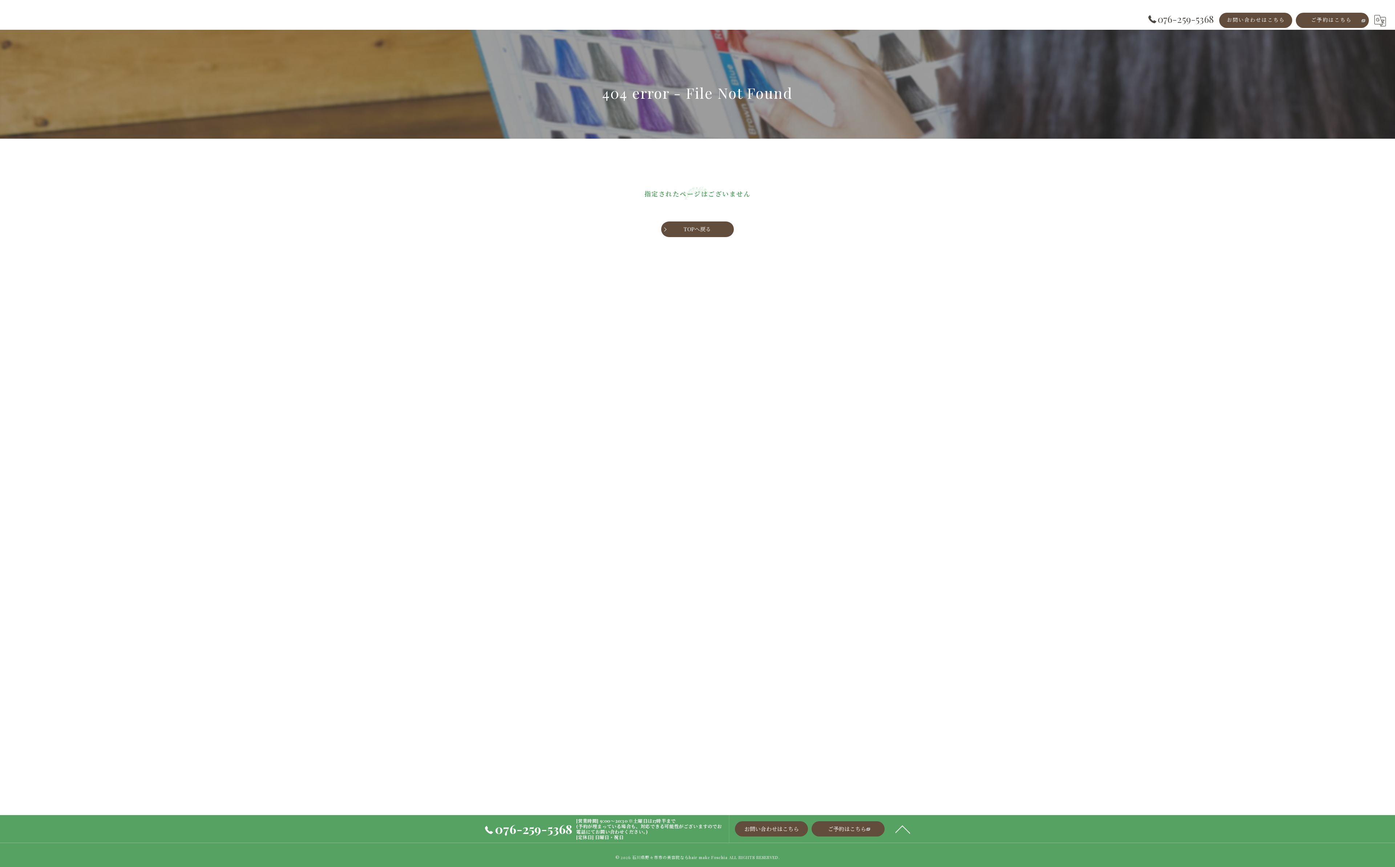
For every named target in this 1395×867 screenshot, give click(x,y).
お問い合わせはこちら (1256, 19)
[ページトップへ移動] (902, 829)
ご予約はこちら (1331, 19)
